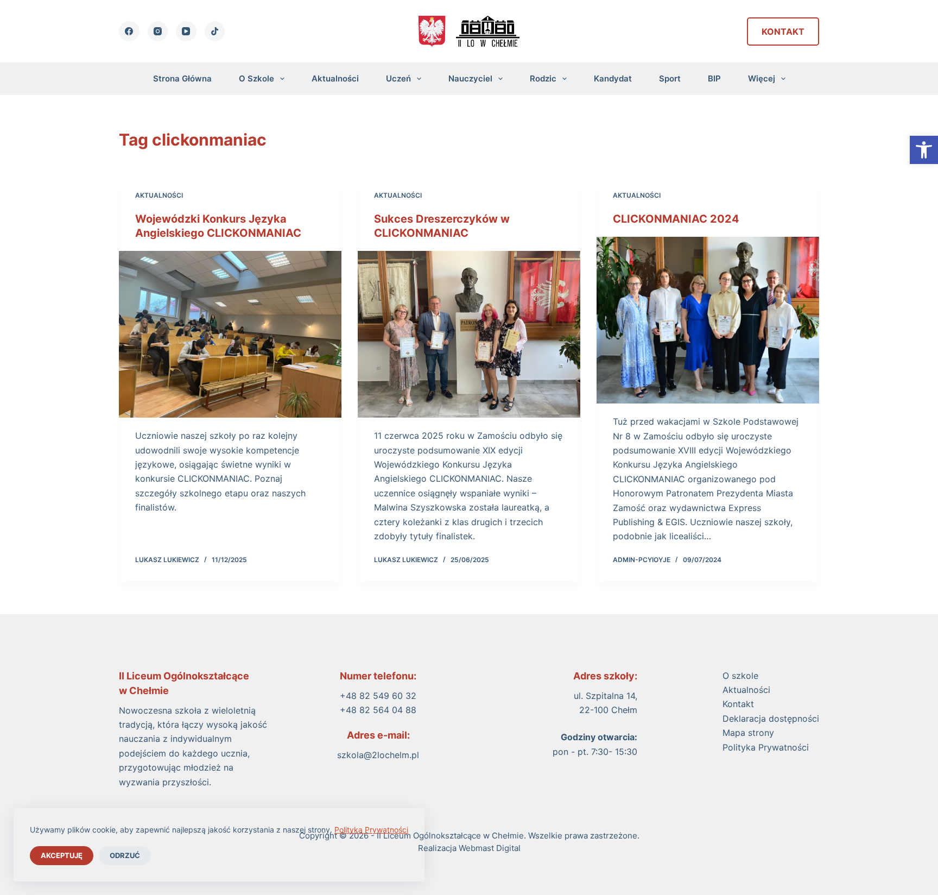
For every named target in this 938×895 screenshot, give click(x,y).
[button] (924, 150)
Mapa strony (748, 732)
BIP (714, 78)
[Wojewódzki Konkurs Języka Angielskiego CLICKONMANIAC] (230, 334)
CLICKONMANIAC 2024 (676, 218)
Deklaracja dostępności (770, 718)
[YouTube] (186, 31)
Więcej (761, 78)
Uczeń (398, 78)
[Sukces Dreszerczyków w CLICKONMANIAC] (469, 334)
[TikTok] (215, 31)
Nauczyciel (470, 78)
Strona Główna (182, 78)
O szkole (256, 78)
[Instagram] (158, 31)
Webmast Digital (490, 848)
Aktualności (335, 78)
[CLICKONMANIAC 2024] (708, 320)
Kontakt (783, 31)
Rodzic (543, 78)
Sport (670, 78)
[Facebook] (129, 31)
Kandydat (613, 78)
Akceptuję (62, 855)
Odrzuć (125, 855)
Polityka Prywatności (371, 829)
